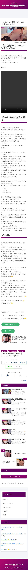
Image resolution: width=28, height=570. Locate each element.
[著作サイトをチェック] (7, 375)
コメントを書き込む (14, 476)
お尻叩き (19, 353)
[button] (18, 367)
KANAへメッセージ (10, 324)
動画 (17, 355)
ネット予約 (8, 331)
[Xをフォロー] (20, 375)
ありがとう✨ (5, 539)
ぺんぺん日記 (22, 351)
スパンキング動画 (13, 351)
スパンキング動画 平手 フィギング (11, 527)
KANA (3, 530)
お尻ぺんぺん (12, 353)
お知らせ (5, 351)
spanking (5, 353)
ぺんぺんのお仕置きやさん (8, 355)
